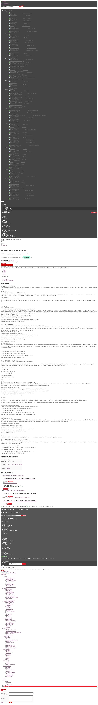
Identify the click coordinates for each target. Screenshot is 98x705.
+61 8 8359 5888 (4, 3)
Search (21, 6)
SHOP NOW (4, 245)
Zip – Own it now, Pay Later (10, 236)
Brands (5, 218)
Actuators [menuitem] (8, 610)
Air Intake (5, 539)
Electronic (5, 544)
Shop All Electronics (14, 111)
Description (6, 279)
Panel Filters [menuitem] (9, 589)
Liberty (50, 267)
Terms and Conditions (8, 235)
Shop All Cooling (13, 83)
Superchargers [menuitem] (9, 609)
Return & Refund (7, 528)
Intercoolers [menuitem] (9, 616)
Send (10, 702)
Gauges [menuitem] (8, 668)
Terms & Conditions (8, 525)
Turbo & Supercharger (8, 540)
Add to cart (3, 263)
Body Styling (6, 547)
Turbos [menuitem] (7, 606)
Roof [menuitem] (7, 659)
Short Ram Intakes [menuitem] (10, 594)
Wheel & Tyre (6, 548)
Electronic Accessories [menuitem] (11, 629)
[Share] (2, 689)
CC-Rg (20, 464)
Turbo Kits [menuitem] (8, 607)
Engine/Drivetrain (7, 543)
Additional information (8, 280)
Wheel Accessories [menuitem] (10, 664)
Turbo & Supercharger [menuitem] (8, 601)
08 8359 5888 (94, 212)
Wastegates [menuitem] (8, 605)
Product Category (57, 267)
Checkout (8, 208)
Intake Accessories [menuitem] (10, 600)
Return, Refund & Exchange (9, 230)
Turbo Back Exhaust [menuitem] (11, 580)
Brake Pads (26, 267)
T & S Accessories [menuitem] (10, 611)
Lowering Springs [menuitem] (10, 645)
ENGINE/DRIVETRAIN (43, 267)
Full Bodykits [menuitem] (9, 651)
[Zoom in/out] (5, 689)
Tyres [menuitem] (7, 663)
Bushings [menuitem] (8, 641)
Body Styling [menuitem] (6, 649)
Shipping (5, 231)
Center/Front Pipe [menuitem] (10, 584)
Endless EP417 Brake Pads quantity (9, 262)
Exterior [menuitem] (8, 667)
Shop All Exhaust (13, 14)
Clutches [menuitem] (8, 627)
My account (9, 209)
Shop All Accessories (14, 181)
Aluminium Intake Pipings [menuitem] (12, 597)
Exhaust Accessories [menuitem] (11, 587)
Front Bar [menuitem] (8, 653)
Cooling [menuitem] (5, 612)
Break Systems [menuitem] (9, 624)
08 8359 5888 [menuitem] (6, 686)
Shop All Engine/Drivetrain (15, 92)
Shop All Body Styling (14, 150)
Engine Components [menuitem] (11, 620)
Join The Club (6, 226)
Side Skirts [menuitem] (8, 654)
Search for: (3, 6)
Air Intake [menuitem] (5, 588)
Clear (13, 260)
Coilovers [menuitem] (8, 644)
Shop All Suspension (14, 125)
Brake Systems (32, 267)
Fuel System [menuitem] (9, 622)
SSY (13, 464)
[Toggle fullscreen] (4, 689)
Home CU (5, 225)
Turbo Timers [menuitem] (9, 635)
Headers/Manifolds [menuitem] (10, 585)
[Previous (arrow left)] (1, 690)
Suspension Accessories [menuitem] (11, 647)
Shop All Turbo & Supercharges (16, 61)
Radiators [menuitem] (8, 615)
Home (4, 204)
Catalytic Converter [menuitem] (10, 578)
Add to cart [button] (10, 481)
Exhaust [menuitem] (5, 576)
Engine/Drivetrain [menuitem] (7, 618)
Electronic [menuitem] (5, 628)
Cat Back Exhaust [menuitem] (10, 581)
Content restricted (7, 224)
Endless (8, 468)
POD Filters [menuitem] (9, 590)
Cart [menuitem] (7, 681)
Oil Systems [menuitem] (9, 614)
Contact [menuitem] (5, 685)
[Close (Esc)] (1, 689)
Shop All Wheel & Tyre (14, 172)
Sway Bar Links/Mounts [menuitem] (11, 640)
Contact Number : (5, 694)
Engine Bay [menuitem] (9, 619)
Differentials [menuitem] (9, 625)
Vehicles (67, 267)
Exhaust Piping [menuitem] (9, 579)
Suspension (6, 546)
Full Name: (3, 691)
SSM (8, 464)
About (4, 217)
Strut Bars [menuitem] (8, 638)
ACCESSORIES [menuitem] (7, 666)
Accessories (6, 549)
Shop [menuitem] (4, 680)
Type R (16, 464)
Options (2, 570)
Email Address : (4, 693)
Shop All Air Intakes (13, 36)
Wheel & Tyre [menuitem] (6, 660)
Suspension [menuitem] (6, 636)
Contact (5, 211)
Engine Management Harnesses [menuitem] (13, 632)
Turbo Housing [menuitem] (9, 603)
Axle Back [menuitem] (8, 583)
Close (2, 702)
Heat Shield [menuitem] (9, 598)
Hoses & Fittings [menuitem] (10, 623)
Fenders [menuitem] (8, 650)
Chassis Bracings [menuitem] (10, 642)
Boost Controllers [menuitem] (10, 633)
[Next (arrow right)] (2, 690)
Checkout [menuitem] (8, 682)
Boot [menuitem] (7, 658)
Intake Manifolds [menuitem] (10, 593)
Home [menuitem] (4, 678)
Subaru (63, 267)
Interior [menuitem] (8, 671)
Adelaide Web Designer (33, 558)
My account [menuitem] (9, 684)
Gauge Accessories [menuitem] (10, 669)
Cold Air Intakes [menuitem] (10, 592)
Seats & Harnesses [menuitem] (10, 672)
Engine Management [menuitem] (11, 631)
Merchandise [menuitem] (9, 676)
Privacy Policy (6, 229)
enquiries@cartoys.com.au (7, 554)
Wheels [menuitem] (8, 662)
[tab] (50, 279)
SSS (10, 464)
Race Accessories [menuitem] (10, 673)
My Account (6, 561)
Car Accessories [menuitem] (10, 675)
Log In (5, 213)
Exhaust (5, 538)
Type (2, 260)
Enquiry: (3, 698)
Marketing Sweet (50, 558)
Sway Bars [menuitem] (8, 637)
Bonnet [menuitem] (8, 657)
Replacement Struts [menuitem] (10, 646)
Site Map (5, 234)
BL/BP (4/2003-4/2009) (17, 267)
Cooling (5, 542)
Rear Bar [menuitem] (8, 655)
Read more (5, 489)
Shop (4, 206)
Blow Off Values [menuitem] (10, 602)
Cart (7, 207)
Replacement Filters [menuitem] (10, 596)
